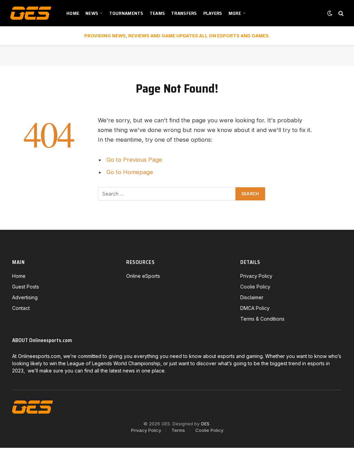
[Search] (340, 13)
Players (212, 13)
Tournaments (126, 13)
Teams (157, 13)
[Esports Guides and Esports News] (30, 13)
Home (72, 13)
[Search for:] (167, 193)
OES (205, 423)
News (91, 13)
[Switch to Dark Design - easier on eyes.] (330, 13)
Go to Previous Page (134, 159)
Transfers (184, 13)
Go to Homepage (129, 172)
